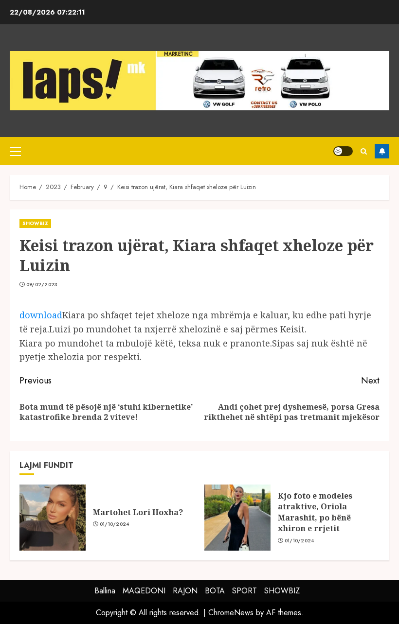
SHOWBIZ (35, 223)
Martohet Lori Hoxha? (138, 512)
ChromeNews (231, 612)
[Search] (364, 151)
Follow (382, 151)
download (40, 315)
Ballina (104, 590)
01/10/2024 (114, 524)
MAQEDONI (144, 590)
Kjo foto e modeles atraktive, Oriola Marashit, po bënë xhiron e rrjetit (315, 512)
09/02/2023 (42, 284)
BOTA (215, 590)
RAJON (185, 590)
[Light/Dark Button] (343, 151)
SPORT (244, 590)
